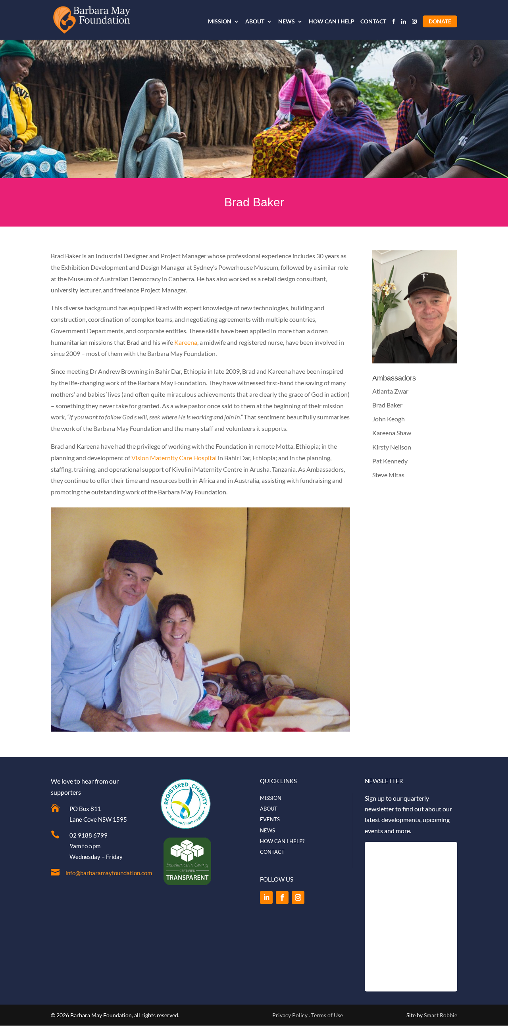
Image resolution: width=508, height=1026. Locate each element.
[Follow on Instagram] (298, 897)
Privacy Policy (290, 1015)
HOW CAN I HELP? (282, 841)
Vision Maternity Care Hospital (174, 457)
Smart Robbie (440, 1015)
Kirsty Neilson (391, 447)
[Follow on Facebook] (282, 897)
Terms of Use (327, 1015)
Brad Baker (387, 405)
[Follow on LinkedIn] (266, 897)
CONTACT (373, 22)
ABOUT (254, 22)
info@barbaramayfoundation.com (108, 872)
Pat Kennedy (390, 461)
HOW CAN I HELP (331, 22)
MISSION (219, 22)
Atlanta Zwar (390, 391)
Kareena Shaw (391, 432)
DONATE (440, 21)
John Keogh (388, 419)
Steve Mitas (388, 474)
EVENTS (270, 819)
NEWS (286, 22)
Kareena (185, 342)
